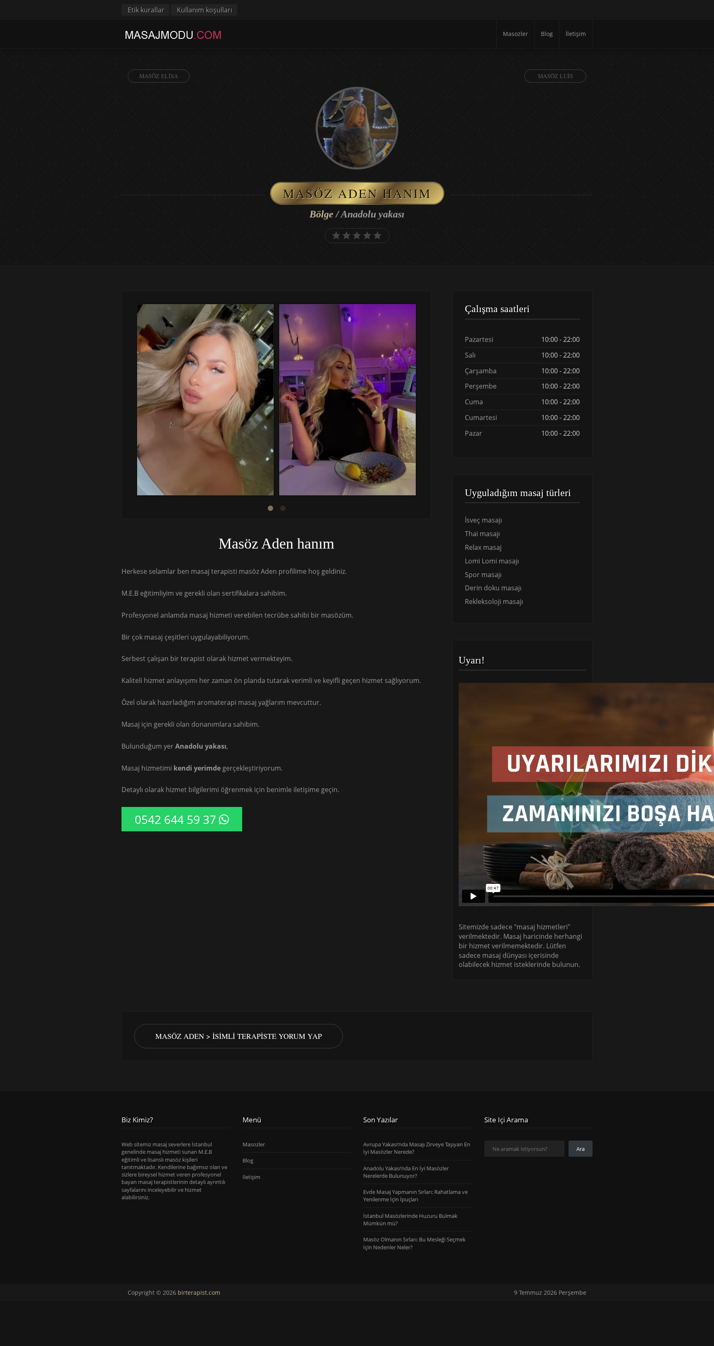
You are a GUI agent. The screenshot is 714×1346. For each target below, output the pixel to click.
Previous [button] (134, 401)
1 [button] (270, 508)
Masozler (515, 34)
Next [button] (418, 401)
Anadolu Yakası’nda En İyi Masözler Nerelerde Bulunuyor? (406, 1172)
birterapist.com (199, 1292)
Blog (547, 34)
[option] (205, 400)
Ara (580, 1149)
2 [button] (282, 508)
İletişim (576, 34)
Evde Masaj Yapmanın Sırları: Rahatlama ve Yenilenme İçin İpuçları (415, 1195)
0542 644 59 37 (175, 819)
